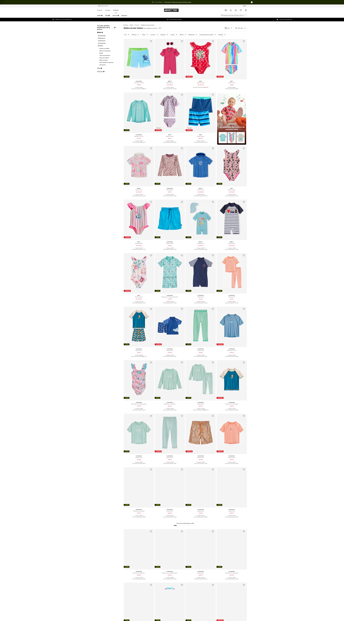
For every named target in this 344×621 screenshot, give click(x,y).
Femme (99, 10)
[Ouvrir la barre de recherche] (222, 15)
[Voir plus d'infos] (138, 90)
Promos (137, 25)
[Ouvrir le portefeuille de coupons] (226, 10)
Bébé (131, 25)
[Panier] (246, 10)
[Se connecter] (231, 10)
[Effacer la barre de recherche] (245, 15)
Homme (107, 10)
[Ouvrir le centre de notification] (236, 10)
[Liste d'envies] (241, 10)
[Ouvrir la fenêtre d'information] (252, 2)
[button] (228, 28)
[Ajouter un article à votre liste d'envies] (151, 41)
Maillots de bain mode (147, 25)
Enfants (116, 10)
